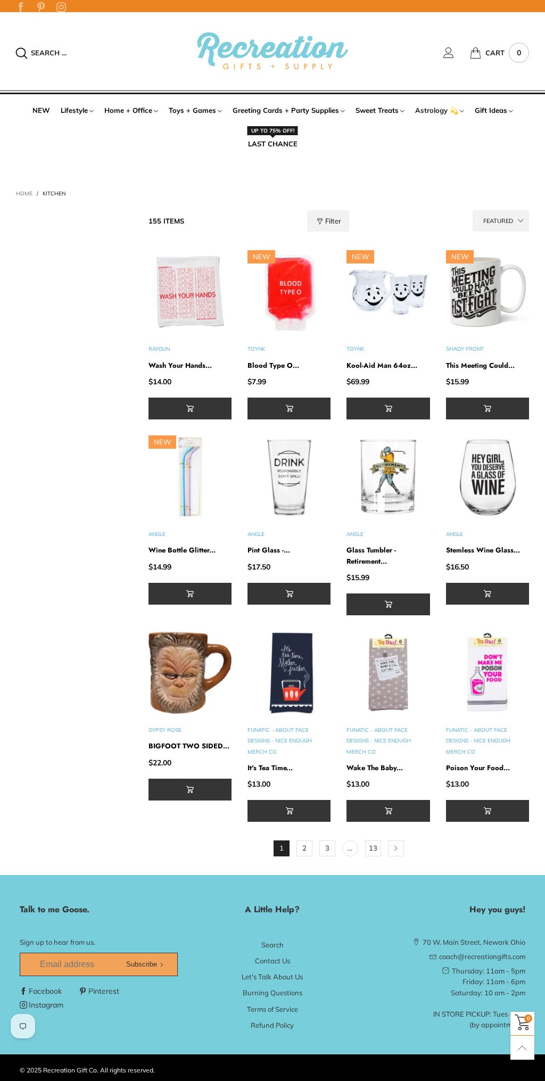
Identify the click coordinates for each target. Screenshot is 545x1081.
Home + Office (128, 110)
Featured (498, 221)
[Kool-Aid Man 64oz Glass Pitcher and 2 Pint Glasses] (388, 291)
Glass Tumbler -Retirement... (371, 555)
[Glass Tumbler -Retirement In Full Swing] (388, 476)
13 (373, 848)
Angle (157, 534)
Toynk (256, 348)
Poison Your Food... (478, 768)
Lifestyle (74, 110)
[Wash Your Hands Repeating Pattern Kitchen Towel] (190, 291)
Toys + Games (192, 110)
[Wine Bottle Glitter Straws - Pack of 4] (190, 476)
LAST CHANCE (273, 143)
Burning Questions (272, 992)
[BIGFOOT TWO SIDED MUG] (190, 672)
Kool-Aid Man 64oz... (381, 365)
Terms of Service (272, 1009)
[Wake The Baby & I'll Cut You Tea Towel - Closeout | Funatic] (388, 672)
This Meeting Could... (480, 365)
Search (272, 944)
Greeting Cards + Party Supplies (286, 110)
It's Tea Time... (270, 768)
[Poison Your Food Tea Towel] (487, 672)
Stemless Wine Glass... (483, 550)
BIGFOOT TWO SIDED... (188, 746)
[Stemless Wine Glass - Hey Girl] (487, 476)
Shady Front (465, 348)
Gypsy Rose (164, 730)
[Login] (456, 53)
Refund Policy (272, 1025)
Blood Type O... (273, 365)
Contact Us (272, 960)
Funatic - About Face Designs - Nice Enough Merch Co (279, 741)
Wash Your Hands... (180, 365)
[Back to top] (522, 1048)
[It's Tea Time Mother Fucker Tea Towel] (289, 672)
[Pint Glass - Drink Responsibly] (289, 476)
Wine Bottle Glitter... (182, 550)
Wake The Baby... (374, 768)
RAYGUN (159, 348)
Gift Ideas (491, 110)
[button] (190, 408)
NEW (41, 110)
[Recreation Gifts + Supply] (272, 51)
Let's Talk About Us (272, 976)
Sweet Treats (377, 110)
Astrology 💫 (436, 110)
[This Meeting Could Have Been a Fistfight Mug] (487, 291)
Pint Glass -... (268, 550)
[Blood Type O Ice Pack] (289, 291)
